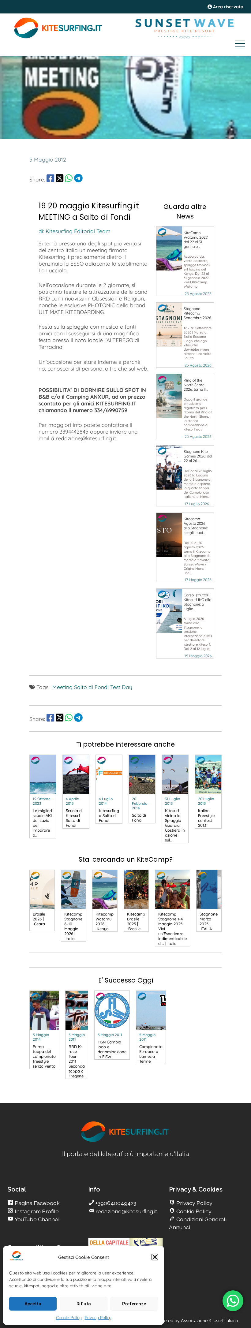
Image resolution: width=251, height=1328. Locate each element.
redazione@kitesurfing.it (125, 1211)
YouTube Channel (36, 1219)
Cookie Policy (69, 1317)
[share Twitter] (59, 179)
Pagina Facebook (36, 1203)
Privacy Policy (98, 1317)
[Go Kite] (58, 37)
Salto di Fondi (91, 687)
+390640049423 (115, 1203)
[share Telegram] (78, 179)
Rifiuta (84, 1304)
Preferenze (134, 1304)
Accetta (32, 1304)
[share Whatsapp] (69, 179)
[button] (155, 1257)
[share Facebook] (50, 179)
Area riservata (227, 6)
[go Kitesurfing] (125, 1141)
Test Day (121, 687)
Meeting (62, 687)
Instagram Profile (36, 1211)
